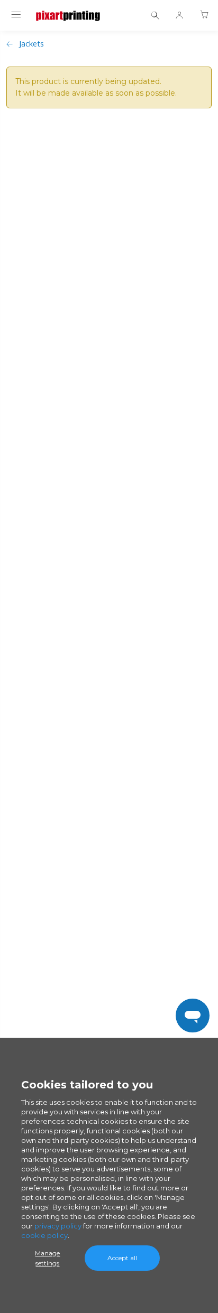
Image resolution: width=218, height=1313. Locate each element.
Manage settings (47, 1258)
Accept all (122, 1258)
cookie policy (44, 1235)
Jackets (31, 44)
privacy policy (57, 1226)
